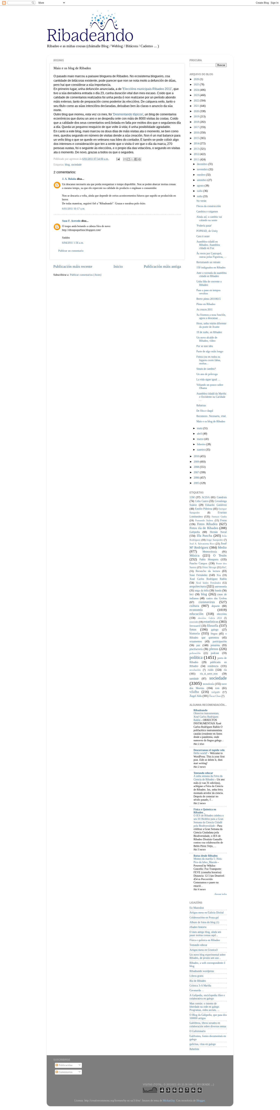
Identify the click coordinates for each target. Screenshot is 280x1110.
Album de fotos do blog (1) (204, 922)
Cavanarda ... (197, 990)
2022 (197, 100)
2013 (197, 148)
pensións (215, 645)
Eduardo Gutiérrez (216, 504)
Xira (219, 575)
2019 (197, 116)
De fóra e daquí (204, 410)
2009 (197, 461)
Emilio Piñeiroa (203, 508)
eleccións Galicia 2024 (210, 618)
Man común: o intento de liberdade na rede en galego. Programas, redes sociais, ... (205, 1007)
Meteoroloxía (209, 551)
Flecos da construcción (208, 206)
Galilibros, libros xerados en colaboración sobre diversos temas (208, 1024)
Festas (223, 520)
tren (217, 688)
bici (192, 594)
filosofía (212, 625)
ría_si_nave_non (209, 673)
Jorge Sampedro (214, 539)
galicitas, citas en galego (203, 1044)
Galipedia (195, 531)
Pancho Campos (198, 563)
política (196, 657)
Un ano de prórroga (207, 374)
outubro (201, 174)
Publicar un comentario (70, 250)
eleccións (222, 613)
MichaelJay (169, 1100)
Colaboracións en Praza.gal (204, 917)
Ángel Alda (196, 695)
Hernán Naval (218, 531)
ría (225, 669)
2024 (197, 89)
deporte (216, 605)
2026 (197, 79)
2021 (197, 105)
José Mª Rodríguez (208, 545)
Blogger (200, 1100)
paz (198, 645)
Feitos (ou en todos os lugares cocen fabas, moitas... (208, 360)
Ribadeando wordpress (202, 971)
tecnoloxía (208, 683)
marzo (200, 438)
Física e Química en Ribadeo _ (205, 811)
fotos (193, 629)
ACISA (206, 497)
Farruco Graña (219, 516)
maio (200, 428)
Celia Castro (201, 501)
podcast (215, 653)
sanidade (194, 678)
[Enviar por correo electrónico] (125, 159)
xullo (200, 190)
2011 (197, 159)
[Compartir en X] (132, 159)
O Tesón (220, 555)
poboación (195, 653)
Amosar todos (220, 894)
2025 (197, 84)
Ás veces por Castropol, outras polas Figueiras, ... (211, 255)
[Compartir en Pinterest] (139, 159)
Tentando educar (203, 772)
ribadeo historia (198, 926)
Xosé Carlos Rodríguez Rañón (208, 578)
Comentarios (65, 1072)
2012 (197, 154)
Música (194, 555)
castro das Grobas (216, 598)
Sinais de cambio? (206, 368)
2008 (197, 466)
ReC (224, 567)
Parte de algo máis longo (209, 351)
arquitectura (198, 586)
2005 (197, 482)
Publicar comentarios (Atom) (85, 274)
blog (67, 164)
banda (218, 590)
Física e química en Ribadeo (205, 940)
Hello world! (201, 753)
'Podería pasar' (204, 225)
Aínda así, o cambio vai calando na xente (209, 218)
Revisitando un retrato (208, 262)
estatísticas (211, 621)
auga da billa (202, 590)
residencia (213, 665)
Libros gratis (196, 975)
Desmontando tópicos (128, 114)
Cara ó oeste (203, 236)
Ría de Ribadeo (198, 980)
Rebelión (194, 1049)
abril (200, 433)
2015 (197, 138)
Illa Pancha (204, 535)
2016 (197, 132)
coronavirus (207, 602)
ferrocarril (195, 625)
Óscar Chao (215, 696)
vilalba (194, 692)
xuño (200, 196)
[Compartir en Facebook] (136, 159)
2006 (197, 477)
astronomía (221, 586)
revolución (195, 669)
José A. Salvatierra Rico (202, 543)
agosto (201, 185)
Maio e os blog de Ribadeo (210, 421)
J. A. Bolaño (69, 178)
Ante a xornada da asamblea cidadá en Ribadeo (211, 274)
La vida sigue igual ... (208, 379)
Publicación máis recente (72, 266)
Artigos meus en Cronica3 (204, 949)
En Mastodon (197, 907)
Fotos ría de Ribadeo (204, 528)
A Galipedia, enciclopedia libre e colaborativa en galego (207, 997)
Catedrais (222, 497)
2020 (197, 111)
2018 (197, 121)
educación (196, 614)
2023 (197, 95)
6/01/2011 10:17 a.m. (73, 208)
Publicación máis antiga (162, 266)
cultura (194, 606)
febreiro (201, 444)
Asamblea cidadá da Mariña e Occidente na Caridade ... (211, 397)
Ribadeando (200, 710)
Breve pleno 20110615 (208, 298)
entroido (194, 621)
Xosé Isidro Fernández (208, 582)
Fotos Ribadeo (207, 524)
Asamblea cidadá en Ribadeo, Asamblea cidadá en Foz (208, 245)
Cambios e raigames (207, 211)
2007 (197, 472)
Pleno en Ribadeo (205, 304)
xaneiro (201, 449)
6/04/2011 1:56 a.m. (73, 242)
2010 (197, 456)
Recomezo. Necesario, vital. (211, 416)
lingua (214, 633)
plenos (213, 649)
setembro (202, 180)
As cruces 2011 (204, 309)
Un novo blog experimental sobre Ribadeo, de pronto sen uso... (208, 956)
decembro (202, 163)
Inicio (118, 266)
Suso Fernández (198, 575)
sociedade (76, 164)
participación (220, 641)
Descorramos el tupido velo (209, 750)
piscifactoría (196, 649)
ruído (211, 669)
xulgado (215, 692)
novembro (203, 169)
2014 (197, 143)
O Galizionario (198, 1031)
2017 (197, 127)
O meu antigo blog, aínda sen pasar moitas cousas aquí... (205, 933)
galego (214, 629)
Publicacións (65, 1065)
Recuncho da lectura (208, 571)
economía (196, 610)
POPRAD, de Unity (207, 230)
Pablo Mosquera (208, 559)
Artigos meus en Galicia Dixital (207, 912)
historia (195, 633)
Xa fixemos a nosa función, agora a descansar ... (211, 316)
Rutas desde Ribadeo (206, 855)
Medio (222, 547)
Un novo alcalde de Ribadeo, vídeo (206, 339)
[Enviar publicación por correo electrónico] (118, 158)
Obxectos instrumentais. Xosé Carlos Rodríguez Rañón (206, 717)
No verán (201, 200)
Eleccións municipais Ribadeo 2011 (147, 89)
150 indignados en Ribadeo (211, 267)
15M (192, 497)
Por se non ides (204, 346)
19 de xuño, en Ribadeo (209, 332)
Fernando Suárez (204, 520)
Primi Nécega (209, 567)
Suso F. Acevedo (71, 220)
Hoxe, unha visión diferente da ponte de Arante (211, 325)
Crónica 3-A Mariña (200, 985)
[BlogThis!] (128, 159)
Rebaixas (201, 405)
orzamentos (196, 641)
